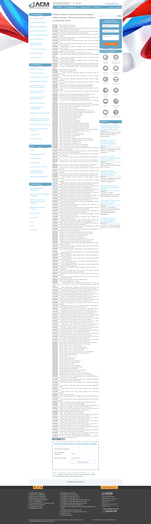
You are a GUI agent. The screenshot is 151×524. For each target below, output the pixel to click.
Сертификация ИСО (35, 158)
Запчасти (115, 94)
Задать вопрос (108, 487)
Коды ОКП (111, 7)
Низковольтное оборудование (116, 62)
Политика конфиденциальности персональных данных (41, 521)
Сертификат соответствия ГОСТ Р (39, 77)
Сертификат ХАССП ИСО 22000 (38, 166)
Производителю (71, 7)
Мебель (105, 105)
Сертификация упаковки (116, 73)
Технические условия (36, 138)
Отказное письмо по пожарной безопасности (73, 511)
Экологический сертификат (37, 103)
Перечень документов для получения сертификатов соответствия (37, 201)
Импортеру (86, 7)
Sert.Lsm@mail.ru (115, 506)
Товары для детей (105, 95)
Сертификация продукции (37, 18)
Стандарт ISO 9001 (35, 162)
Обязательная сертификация (38, 22)
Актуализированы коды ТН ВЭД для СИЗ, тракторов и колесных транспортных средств (110, 201)
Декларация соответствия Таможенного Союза (74, 503)
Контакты (97, 7)
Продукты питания (105, 62)
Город (31, 225)
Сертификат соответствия (37, 69)
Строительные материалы (116, 106)
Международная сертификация (38, 176)
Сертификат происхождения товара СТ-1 (72, 505)
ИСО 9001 (32, 150)
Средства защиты (105, 73)
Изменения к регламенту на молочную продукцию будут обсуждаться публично (108, 219)
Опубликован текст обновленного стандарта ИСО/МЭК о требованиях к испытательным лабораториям (110, 127)
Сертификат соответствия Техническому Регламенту (75, 499)
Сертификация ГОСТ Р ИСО (37, 154)
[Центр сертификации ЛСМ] (39, 5)
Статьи (32, 221)
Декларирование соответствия (38, 31)
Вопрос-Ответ (34, 217)
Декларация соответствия (37, 73)
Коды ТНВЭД (118, 7)
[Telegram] (64, 439)
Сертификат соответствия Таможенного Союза (74, 501)
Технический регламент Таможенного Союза (41, 503)
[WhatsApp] (62, 439)
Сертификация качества (36, 53)
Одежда (105, 116)
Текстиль (105, 83)
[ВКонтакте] (53, 439)
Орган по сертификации (36, 39)
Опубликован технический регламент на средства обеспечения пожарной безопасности (110, 158)
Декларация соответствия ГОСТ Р (39, 81)
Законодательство (35, 213)
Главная (58, 7)
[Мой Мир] (58, 439)
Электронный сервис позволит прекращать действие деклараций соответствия (109, 187)
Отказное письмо (35, 134)
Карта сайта (33, 230)
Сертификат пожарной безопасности (40, 124)
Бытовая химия (116, 116)
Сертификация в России (36, 57)
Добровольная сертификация (38, 26)
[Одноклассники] (55, 439)
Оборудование (116, 83)
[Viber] (60, 439)
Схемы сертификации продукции (39, 35)
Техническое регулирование (38, 49)
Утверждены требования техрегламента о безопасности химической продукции (109, 172)
